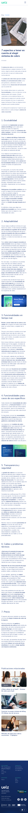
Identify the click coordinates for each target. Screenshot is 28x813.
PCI (20, 494)
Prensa (2, 779)
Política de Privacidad (6, 796)
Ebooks (16, 780)
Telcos (2, 773)
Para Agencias (18, 770)
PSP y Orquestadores (6, 767)
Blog (16, 779)
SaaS (2, 770)
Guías (16, 782)
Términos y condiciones (6, 800)
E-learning (3, 772)
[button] (25, 2)
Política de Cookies (5, 798)
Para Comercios (18, 767)
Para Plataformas (19, 768)
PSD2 (24, 494)
